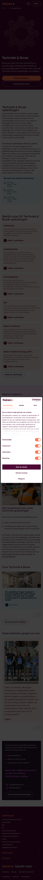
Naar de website (21, 467)
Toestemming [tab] (7, 405)
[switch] (38, 445)
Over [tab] (35, 405)
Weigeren (21, 479)
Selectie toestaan (22, 473)
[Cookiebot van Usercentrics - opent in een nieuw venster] (32, 400)
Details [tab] (21, 405)
